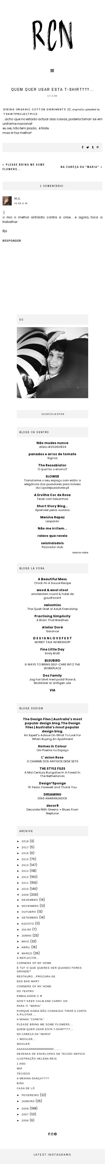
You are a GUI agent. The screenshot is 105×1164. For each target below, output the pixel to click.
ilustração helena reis (37, 1058)
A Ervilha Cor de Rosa (52, 495)
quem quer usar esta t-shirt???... (45, 1029)
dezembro (30, 899)
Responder (12, 240)
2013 (26, 871)
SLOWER (52, 476)
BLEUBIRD (52, 660)
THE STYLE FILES (52, 768)
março (27, 953)
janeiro (29, 1101)
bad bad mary (28, 981)
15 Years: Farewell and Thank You (52, 787)
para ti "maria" (29, 1005)
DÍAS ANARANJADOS (52, 798)
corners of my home (34, 963)
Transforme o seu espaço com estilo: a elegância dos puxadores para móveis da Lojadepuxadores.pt (52, 484)
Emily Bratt (52, 653)
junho (27, 935)
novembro (31, 906)
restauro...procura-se (36, 976)
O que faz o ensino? (52, 469)
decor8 (52, 805)
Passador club (52, 547)
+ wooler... (26, 1039)
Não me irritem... (52, 528)
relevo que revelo (52, 536)
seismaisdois (52, 543)
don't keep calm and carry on (42, 1001)
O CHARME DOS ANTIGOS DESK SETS (52, 761)
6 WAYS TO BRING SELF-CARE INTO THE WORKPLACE (52, 666)
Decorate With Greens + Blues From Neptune (52, 811)
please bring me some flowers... (45, 1024)
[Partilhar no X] (87, 147)
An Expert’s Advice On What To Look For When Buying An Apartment (52, 737)
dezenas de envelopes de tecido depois (51, 1053)
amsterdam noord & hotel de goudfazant (52, 596)
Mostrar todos (80, 552)
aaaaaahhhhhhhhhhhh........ (39, 1049)
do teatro (25, 991)
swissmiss (52, 605)
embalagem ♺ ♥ (29, 996)
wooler (23, 1044)
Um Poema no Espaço (52, 750)
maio (26, 941)
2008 (26, 1108)
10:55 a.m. (21, 203)
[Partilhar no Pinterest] (98, 147)
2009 (26, 894)
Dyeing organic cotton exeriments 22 (37, 109)
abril (26, 947)
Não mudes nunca (52, 443)
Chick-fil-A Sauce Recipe (52, 583)
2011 (26, 882)
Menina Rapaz (52, 517)
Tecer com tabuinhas (52, 499)
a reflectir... (28, 958)
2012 (26, 877)
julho (27, 929)
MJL (17, 198)
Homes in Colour (52, 746)
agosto (28, 923)
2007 (26, 1114)
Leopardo (52, 521)
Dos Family (52, 675)
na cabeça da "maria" (80, 167)
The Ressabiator (52, 465)
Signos (52, 458)
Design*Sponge (52, 783)
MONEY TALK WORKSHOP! (52, 642)
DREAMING (52, 794)
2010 (26, 889)
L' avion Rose (52, 757)
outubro (29, 911)
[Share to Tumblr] (93, 147)
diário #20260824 (52, 447)
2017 (26, 847)
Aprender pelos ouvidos (52, 510)
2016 (26, 853)
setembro (30, 917)
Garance (52, 631)
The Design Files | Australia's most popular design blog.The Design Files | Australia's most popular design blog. (52, 725)
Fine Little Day (52, 649)
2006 (26, 1120)
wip (19, 1068)
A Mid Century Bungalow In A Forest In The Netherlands (52, 774)
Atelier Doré (52, 627)
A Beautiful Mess (52, 579)
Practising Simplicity (52, 616)
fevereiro (31, 1095)
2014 (26, 865)
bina (20, 1083)
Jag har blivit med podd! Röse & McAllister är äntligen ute (52, 681)
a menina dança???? (33, 1078)
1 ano (21, 1063)
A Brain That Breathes (52, 620)
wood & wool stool (52, 590)
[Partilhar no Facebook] (83, 147)
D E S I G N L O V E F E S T (52, 638)
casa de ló (26, 1088)
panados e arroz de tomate (52, 454)
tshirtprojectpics (20, 114)
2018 (26, 841)
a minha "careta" (30, 1019)
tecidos (23, 1073)
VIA (52, 690)
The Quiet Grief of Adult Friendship (52, 609)
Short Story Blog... (52, 506)
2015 (26, 859)
